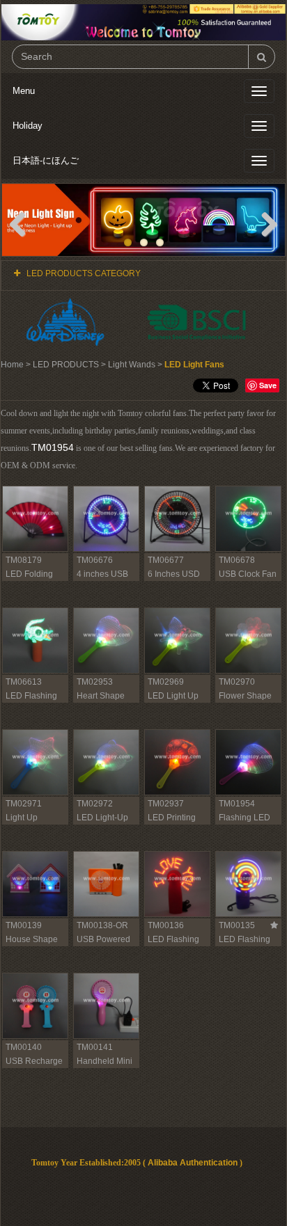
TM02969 (166, 682)
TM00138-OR (102, 925)
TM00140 (24, 1047)
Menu (24, 91)
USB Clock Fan (248, 574)
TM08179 (24, 560)
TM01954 (52, 447)
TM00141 (95, 1047)
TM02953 (95, 682)
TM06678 (237, 560)
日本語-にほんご (46, 160)
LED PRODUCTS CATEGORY (83, 273)
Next (264, 223)
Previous (23, 223)
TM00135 (237, 925)
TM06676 (95, 560)
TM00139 (24, 925)
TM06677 (166, 560)
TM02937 (166, 804)
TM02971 (24, 804)
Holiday (27, 125)
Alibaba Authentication (193, 1163)
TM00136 (166, 925)
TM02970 (237, 682)
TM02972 (95, 804)
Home (12, 364)
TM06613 (24, 682)
